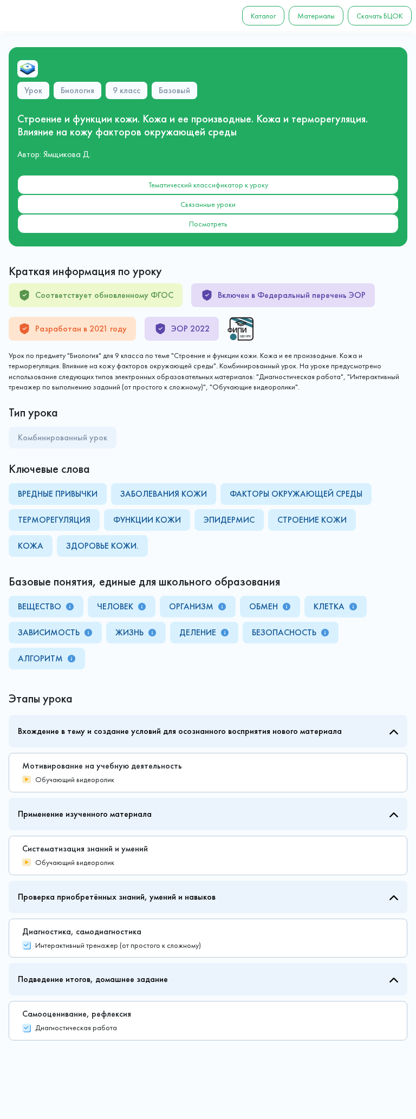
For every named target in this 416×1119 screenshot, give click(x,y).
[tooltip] (70, 606)
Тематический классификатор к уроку (208, 185)
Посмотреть (208, 224)
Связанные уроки (208, 204)
